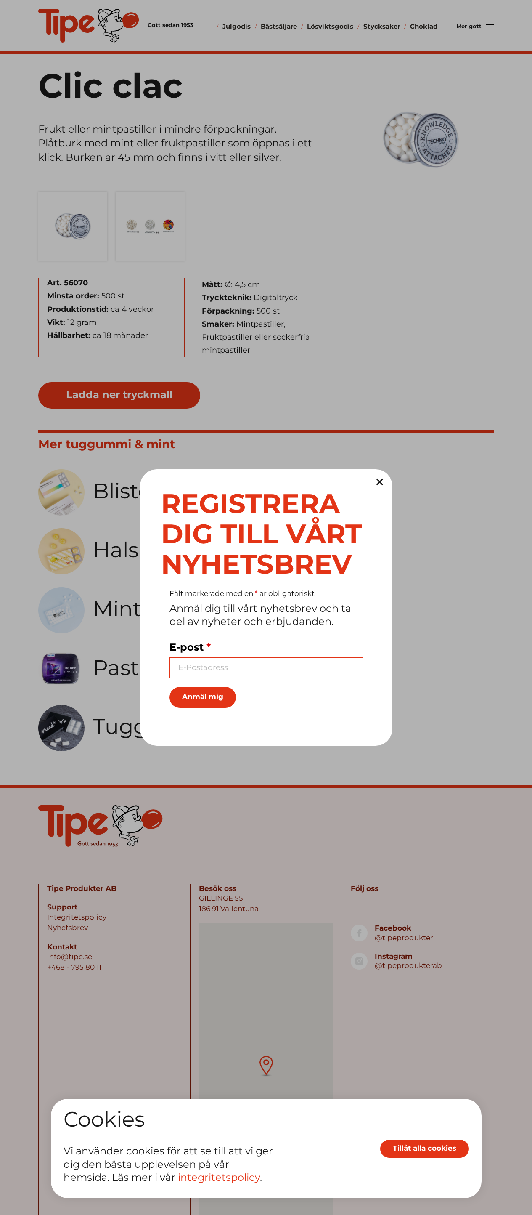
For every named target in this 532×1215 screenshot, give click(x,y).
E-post (190, 648)
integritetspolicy (219, 1178)
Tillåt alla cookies (424, 1148)
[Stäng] (380, 482)
